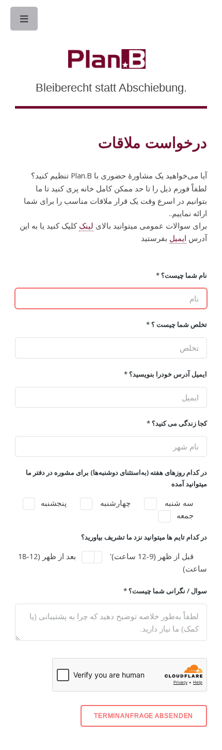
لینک (86, 225)
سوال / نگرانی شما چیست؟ (165, 590)
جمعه (185, 515)
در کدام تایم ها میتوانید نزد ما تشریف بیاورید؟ (144, 537)
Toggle (25, 21)
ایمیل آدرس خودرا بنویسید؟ (165, 374)
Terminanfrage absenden (143, 715)
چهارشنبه (114, 503)
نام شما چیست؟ (181, 275)
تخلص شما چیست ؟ (176, 324)
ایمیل (177, 238)
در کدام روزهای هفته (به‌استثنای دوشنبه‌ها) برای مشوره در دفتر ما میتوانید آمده (116, 478)
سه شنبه (178, 503)
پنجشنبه (54, 503)
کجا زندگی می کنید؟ (177, 423)
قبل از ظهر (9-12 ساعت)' (151, 556)
